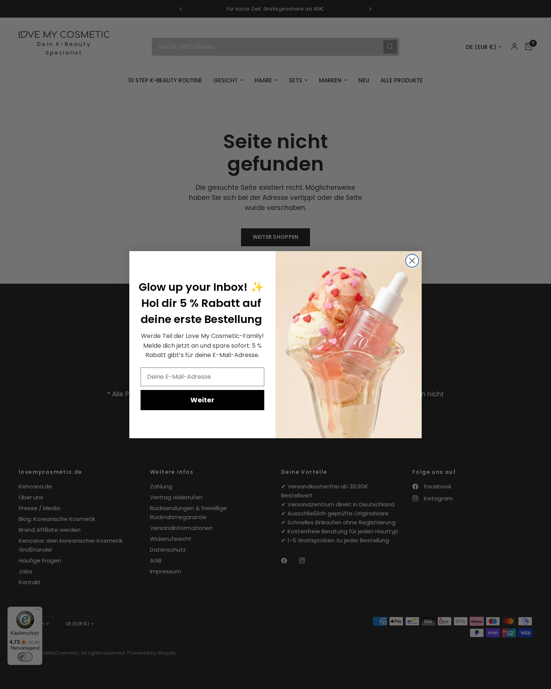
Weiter (202, 399)
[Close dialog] (412, 260)
